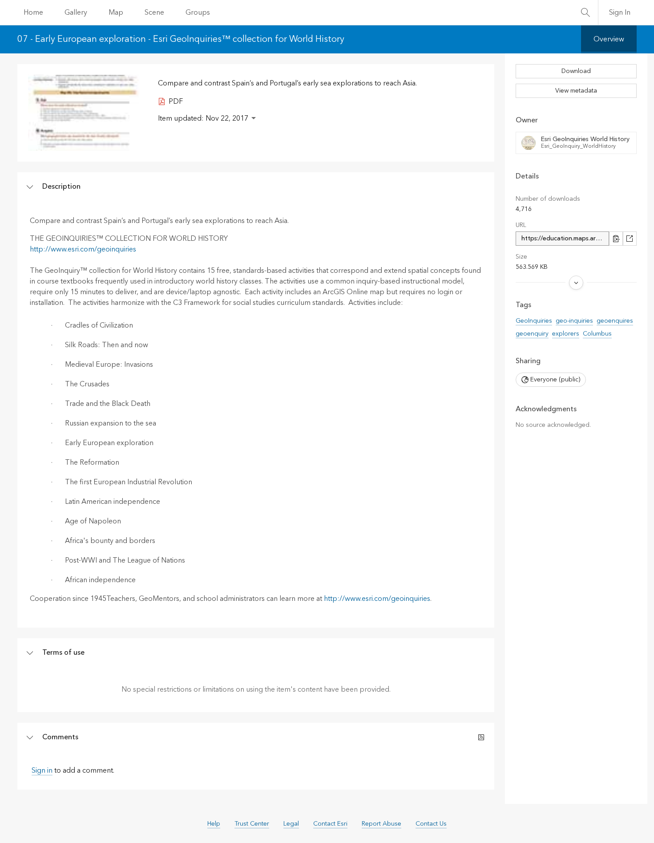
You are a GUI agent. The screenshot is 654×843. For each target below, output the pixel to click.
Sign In (619, 12)
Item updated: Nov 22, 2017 (203, 118)
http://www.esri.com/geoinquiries (83, 249)
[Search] (585, 12)
